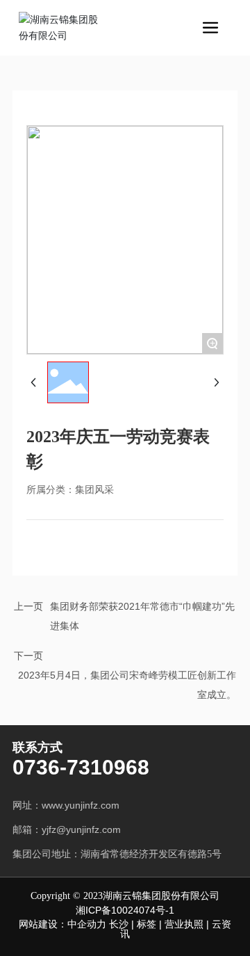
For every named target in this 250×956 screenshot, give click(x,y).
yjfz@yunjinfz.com (84, 829)
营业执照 (184, 924)
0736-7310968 (80, 767)
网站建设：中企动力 (64, 924)
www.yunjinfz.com (80, 805)
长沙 (118, 924)
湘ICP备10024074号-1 (125, 910)
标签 (146, 924)
